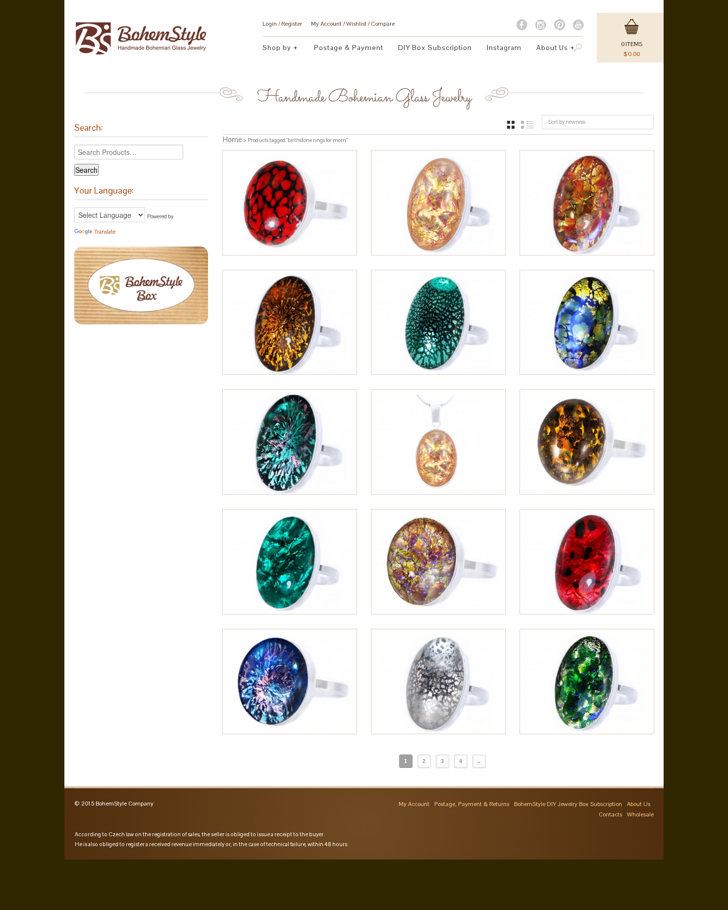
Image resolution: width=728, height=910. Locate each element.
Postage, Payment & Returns (471, 804)
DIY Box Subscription (435, 47)
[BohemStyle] (141, 33)
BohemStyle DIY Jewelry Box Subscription (568, 804)
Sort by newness (566, 121)
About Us (548, 49)
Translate (104, 231)
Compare (383, 24)
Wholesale (640, 814)
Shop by (273, 49)
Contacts (610, 814)
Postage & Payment (348, 47)
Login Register (282, 24)
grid (511, 125)
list (527, 125)
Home (232, 139)
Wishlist (356, 24)
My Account (326, 24)
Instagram (504, 47)
